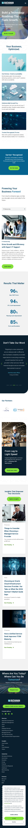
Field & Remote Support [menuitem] (7, 730)
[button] (1, 364)
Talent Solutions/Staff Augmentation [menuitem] (10, 736)
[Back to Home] (8, 3)
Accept (14, 818)
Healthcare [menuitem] (4, 768)
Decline (14, 822)
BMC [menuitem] (3, 782)
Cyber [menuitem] (3, 726)
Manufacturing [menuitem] (5, 770)
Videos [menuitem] (3, 749)
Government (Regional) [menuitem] (7, 766)
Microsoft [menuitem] (4, 778)
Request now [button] (14, 690)
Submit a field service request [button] (14, 706)
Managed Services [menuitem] (6, 732)
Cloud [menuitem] (3, 724)
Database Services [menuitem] (6, 728)
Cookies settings (14, 814)
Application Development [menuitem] (8, 720)
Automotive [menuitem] (4, 758)
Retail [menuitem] (3, 772)
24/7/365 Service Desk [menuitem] (7, 734)
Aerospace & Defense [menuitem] (7, 756)
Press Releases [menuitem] (5, 747)
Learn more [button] (7, 266)
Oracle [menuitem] (3, 780)
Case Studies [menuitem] (5, 743)
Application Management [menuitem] (8, 722)
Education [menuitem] (4, 760)
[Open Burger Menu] (25, 3)
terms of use (7, 803)
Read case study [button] (12, 470)
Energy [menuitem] (3, 762)
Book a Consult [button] (8, 33)
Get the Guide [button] (14, 168)
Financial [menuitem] (4, 764)
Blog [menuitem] (3, 745)
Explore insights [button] (14, 499)
